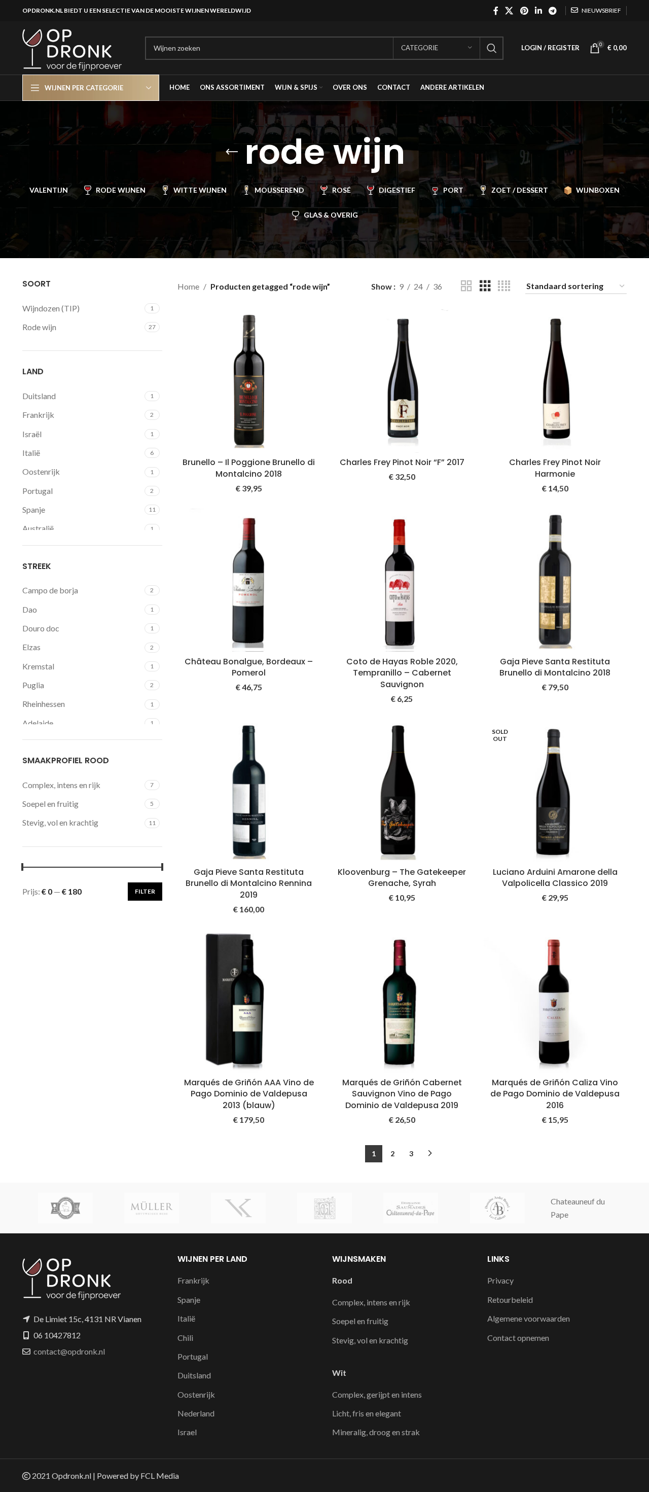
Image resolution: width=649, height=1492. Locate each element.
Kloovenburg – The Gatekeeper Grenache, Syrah (402, 877)
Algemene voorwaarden (528, 1318)
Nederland (195, 1413)
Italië (186, 1318)
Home (188, 286)
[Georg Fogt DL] (324, 1208)
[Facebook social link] (495, 10)
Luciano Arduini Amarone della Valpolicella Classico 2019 (555, 877)
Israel (187, 1432)
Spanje (188, 1299)
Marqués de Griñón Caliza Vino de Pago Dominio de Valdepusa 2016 (555, 1094)
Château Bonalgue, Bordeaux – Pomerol (249, 667)
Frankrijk (193, 1280)
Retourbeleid (510, 1299)
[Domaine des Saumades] (411, 1208)
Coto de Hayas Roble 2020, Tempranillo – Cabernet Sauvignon (402, 673)
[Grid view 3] (485, 286)
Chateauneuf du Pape (578, 1207)
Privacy (500, 1280)
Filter (145, 891)
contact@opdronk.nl (69, 1351)
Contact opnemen (518, 1337)
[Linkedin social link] (538, 10)
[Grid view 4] (504, 286)
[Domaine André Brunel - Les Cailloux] (497, 1208)
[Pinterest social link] (524, 10)
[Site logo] (78, 47)
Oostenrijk (196, 1394)
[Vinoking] (238, 1208)
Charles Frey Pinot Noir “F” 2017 (402, 462)
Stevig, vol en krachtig (370, 1340)
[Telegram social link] (553, 10)
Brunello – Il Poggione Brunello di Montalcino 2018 (249, 467)
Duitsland (194, 1375)
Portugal (192, 1356)
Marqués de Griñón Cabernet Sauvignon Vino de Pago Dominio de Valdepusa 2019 (402, 1094)
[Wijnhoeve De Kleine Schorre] (65, 1208)
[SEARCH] (491, 48)
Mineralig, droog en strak (376, 1432)
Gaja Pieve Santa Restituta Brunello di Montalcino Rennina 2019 (249, 883)
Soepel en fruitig (360, 1321)
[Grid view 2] (466, 286)
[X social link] (509, 10)
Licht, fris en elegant (366, 1413)
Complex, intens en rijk (371, 1302)
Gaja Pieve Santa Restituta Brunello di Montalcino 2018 (554, 667)
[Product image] (402, 380)
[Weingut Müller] (152, 1208)
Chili (185, 1337)
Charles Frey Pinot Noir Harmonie (555, 467)
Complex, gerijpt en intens (377, 1394)
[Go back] (231, 152)
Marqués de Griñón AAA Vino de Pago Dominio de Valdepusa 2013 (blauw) (249, 1094)
